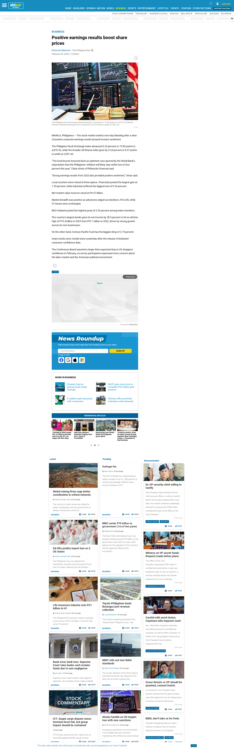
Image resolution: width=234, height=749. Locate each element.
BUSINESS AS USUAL (159, 13)
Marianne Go (108, 531)
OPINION (90, 8)
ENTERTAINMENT (147, 8)
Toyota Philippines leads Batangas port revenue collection (116, 606)
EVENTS (175, 8)
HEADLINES (79, 8)
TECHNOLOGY (141, 13)
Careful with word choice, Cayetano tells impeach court (163, 619)
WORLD (110, 8)
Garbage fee (109, 466)
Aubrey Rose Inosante (63, 613)
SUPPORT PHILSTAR (222, 8)
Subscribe (226, 4)
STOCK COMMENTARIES (122, 13)
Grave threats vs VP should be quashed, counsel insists (164, 684)
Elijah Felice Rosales (111, 668)
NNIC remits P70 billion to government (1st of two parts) (119, 525)
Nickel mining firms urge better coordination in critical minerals (72, 493)
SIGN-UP (120, 351)
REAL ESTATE (186, 13)
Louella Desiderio (110, 615)
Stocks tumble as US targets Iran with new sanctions (119, 718)
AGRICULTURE (201, 13)
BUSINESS (121, 8)
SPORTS (132, 8)
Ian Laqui (58, 673)
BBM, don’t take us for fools (162, 718)
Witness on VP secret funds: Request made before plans (163, 554)
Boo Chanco (108, 471)
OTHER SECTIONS (202, 8)
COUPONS (186, 8)
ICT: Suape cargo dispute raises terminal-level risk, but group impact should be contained (72, 722)
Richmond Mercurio (61, 50)
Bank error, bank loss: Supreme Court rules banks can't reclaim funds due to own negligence (72, 665)
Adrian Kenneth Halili (62, 500)
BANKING (174, 13)
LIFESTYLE (162, 8)
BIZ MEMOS (226, 13)
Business (58, 31)
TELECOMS (214, 13)
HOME (68, 8)
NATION (101, 8)
